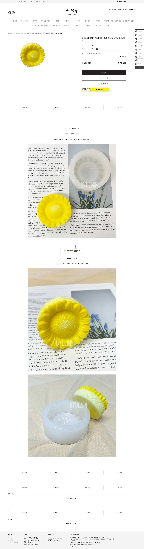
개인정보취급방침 (13, 542)
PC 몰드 (98, 21)
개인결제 (98, 26)
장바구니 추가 (104, 78)
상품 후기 (87, 107)
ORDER (38, 1)
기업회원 (87, 26)
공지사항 (139, 38)
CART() (31, 1)
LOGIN (20, 1)
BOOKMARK (122, 1)
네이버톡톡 (140, 42)
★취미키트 (109, 26)
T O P (139, 67)
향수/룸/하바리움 (46, 26)
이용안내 (10, 539)
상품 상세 (24, 107)
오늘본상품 (140, 35)
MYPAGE (44, 1)
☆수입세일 (56, 21)
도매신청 (139, 60)
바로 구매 (104, 72)
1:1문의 (139, 46)
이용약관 (10, 541)
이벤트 (139, 56)
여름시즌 (14, 21)
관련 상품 (56, 107)
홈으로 (10, 537)
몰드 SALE (35, 21)
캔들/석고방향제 (129, 21)
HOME (10, 33)
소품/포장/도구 (66, 26)
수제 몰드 (77, 21)
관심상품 (139, 31)
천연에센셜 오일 (119, 21)
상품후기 (139, 49)
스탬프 (67, 21)
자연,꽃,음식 (22, 33)
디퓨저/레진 (35, 26)
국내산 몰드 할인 (46, 21)
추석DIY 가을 (25, 21)
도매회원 (77, 26)
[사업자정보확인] (91, 539)
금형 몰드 (87, 21)
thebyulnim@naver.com (91, 544)
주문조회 (139, 53)
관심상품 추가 (104, 83)
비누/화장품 (56, 26)
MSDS (139, 64)
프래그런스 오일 (108, 21)
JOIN (25, 1)
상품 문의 (119, 107)
